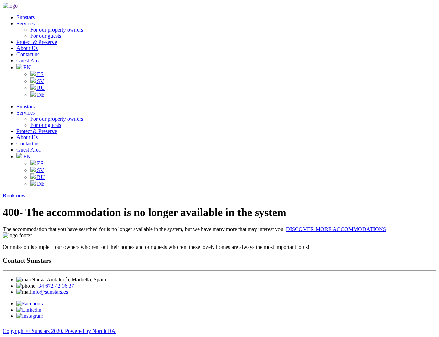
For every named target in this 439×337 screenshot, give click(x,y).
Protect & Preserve (36, 42)
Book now (14, 195)
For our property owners (56, 30)
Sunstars (25, 17)
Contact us (27, 54)
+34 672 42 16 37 (54, 286)
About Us (27, 48)
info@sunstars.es (49, 292)
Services (25, 23)
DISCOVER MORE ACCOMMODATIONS (336, 229)
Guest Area (28, 60)
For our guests (45, 36)
